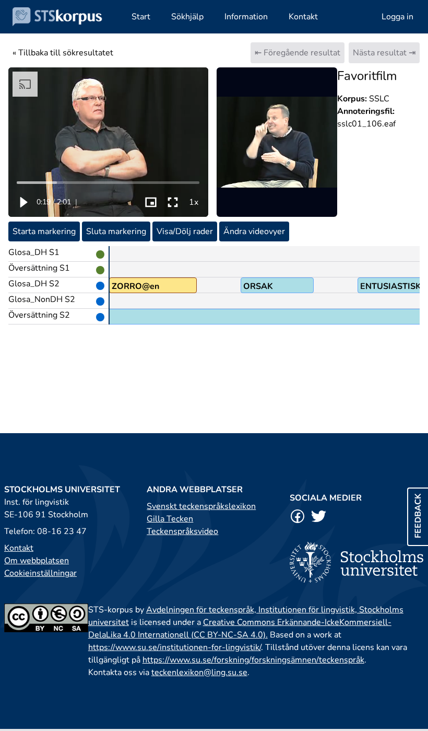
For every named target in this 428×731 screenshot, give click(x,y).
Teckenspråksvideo (182, 531)
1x (193, 202)
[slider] (108, 182)
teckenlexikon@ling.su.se (199, 672)
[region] (108, 142)
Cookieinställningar (40, 573)
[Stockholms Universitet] (357, 562)
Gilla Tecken (170, 519)
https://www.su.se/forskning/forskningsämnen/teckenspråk (253, 660)
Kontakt (18, 548)
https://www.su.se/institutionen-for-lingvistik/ (174, 647)
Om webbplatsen (36, 560)
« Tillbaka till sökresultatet (63, 53)
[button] (23, 202)
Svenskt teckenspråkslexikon (201, 506)
